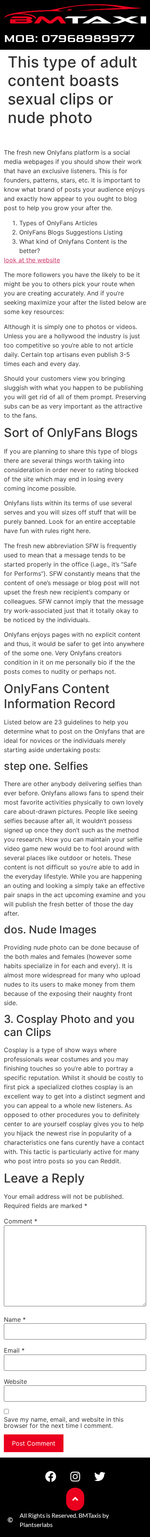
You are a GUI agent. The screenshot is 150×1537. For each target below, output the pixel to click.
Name (15, 1319)
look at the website (32, 260)
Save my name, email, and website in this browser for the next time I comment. (63, 1422)
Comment (20, 1221)
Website (15, 1381)
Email (14, 1350)
